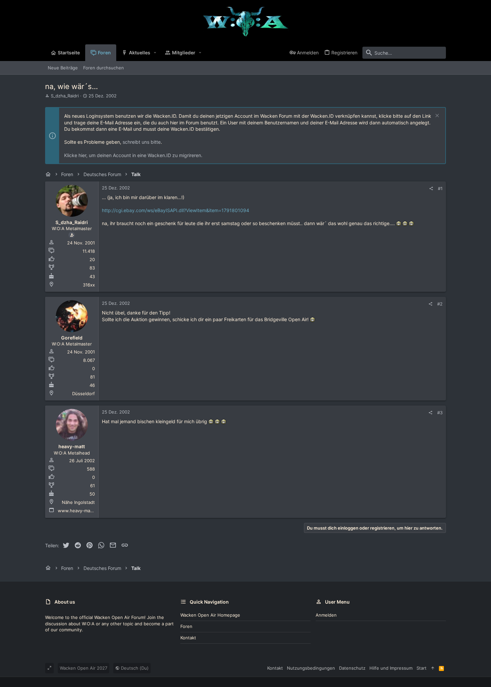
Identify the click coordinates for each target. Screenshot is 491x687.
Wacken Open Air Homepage (210, 615)
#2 (440, 303)
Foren (186, 626)
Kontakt (188, 637)
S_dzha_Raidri (65, 95)
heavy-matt (71, 446)
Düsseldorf (83, 393)
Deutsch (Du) (134, 668)
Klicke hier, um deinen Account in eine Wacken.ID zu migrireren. (133, 155)
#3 (440, 412)
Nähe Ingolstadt (78, 502)
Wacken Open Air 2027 (83, 668)
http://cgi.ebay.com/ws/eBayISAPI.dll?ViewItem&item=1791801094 (175, 210)
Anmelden (326, 615)
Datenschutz (352, 668)
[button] (155, 52)
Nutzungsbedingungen (311, 668)
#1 (440, 188)
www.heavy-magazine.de (84, 510)
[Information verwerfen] (436, 116)
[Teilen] (431, 188)
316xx (89, 284)
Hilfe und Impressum (391, 668)
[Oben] (433, 668)
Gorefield (72, 337)
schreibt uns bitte (142, 142)
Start (422, 668)
